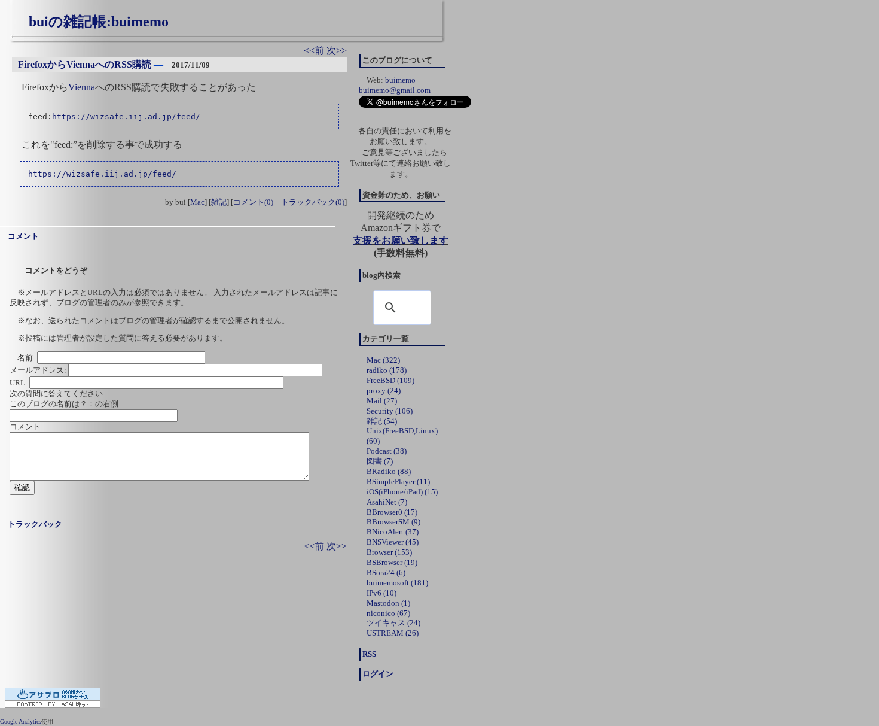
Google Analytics (20, 721)
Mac (197, 202)
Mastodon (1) (388, 603)
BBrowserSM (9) (393, 521)
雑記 (219, 202)
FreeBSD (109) (390, 380)
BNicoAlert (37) (393, 531)
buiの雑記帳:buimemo (99, 21)
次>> (336, 50)
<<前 (315, 50)
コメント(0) (253, 202)
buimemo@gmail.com (395, 90)
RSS (369, 653)
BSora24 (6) (386, 572)
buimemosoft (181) (397, 582)
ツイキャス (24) (393, 622)
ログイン (377, 673)
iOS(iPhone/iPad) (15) (402, 491)
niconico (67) (388, 613)
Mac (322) (383, 360)
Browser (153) (389, 552)
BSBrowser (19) (392, 562)
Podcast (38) (387, 450)
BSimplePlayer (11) (398, 481)
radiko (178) (387, 370)
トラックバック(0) (312, 202)
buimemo (400, 79)
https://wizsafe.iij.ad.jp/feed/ (126, 116)
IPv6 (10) (381, 592)
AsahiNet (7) (387, 501)
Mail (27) (382, 400)
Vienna (81, 87)
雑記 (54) (382, 421)
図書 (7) (380, 461)
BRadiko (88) (389, 471)
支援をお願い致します (400, 240)
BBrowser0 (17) (392, 512)
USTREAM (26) (393, 632)
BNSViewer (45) (393, 541)
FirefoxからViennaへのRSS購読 (84, 64)
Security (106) (390, 410)
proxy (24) (384, 390)
